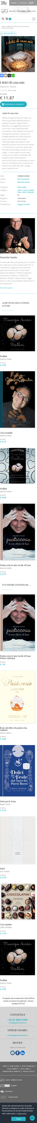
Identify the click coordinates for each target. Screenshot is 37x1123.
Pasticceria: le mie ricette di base (15, 565)
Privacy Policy (29, 1071)
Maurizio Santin (8, 86)
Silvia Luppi (12, 90)
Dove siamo (14, 1066)
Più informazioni (6, 288)
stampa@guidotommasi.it (17, 1035)
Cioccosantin (6, 432)
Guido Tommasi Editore (9, 26)
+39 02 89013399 (17, 1020)
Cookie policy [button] (22, 1113)
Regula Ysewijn (5, 804)
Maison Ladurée (5, 733)
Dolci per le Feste (8, 801)
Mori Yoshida (4, 871)
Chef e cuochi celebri (25, 190)
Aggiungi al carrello (14, 104)
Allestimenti (12, 1069)
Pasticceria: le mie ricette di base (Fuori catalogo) (15, 657)
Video (5, 1066)
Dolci (2, 868)
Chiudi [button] (18, 1119)
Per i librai (25, 1069)
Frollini (3, 356)
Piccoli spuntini (23, 26)
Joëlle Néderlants (6, 927)
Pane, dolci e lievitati (25, 192)
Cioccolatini (6, 924)
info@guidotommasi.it (17, 1023)
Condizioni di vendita (11, 1071)
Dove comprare (28, 1066)
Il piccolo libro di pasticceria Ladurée (13, 728)
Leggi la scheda (23, 204)
